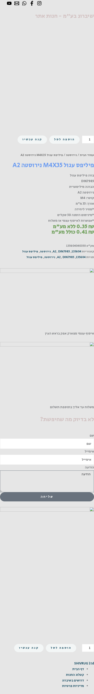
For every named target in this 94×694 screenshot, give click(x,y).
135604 (76, 251)
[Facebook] (31, 3)
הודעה (89, 467)
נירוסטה (71, 155)
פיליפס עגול (30, 251)
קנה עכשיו (32, 139)
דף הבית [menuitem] (78, 669)
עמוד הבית (87, 155)
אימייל (89, 451)
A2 (54, 251)
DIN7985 (64, 251)
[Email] (16, 3)
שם (92, 435)
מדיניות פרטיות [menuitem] (73, 686)
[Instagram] (39, 3)
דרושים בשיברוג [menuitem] (73, 680)
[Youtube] (9, 3)
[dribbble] (24, 3)
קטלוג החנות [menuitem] (75, 674)
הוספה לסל (64, 139)
